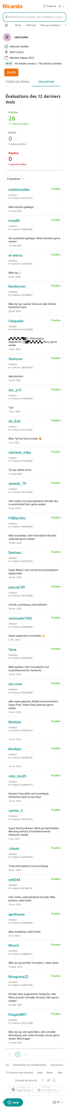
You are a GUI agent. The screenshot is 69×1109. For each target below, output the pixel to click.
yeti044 (14, 880)
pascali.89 (16, 587)
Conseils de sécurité (26, 1080)
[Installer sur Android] (48, 1089)
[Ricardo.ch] (12, 6)
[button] (49, 6)
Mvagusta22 (18, 977)
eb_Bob (14, 421)
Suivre (11, 72)
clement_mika (19, 452)
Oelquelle (16, 321)
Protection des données (20, 1072)
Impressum (57, 1065)
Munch (13, 945)
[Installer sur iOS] (21, 1089)
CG (7, 1065)
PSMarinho (17, 518)
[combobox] (34, 17)
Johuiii (13, 849)
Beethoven (16, 286)
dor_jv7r (15, 390)
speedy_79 (17, 483)
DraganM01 (17, 1014)
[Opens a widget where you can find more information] (13, 1102)
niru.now (15, 684)
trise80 (14, 221)
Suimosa (15, 359)
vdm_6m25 (17, 776)
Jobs (60, 1072)
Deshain (14, 553)
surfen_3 (15, 811)
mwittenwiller (19, 190)
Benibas (14, 722)
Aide (39, 1072)
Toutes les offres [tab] (17, 81)
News (50, 1072)
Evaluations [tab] (46, 81)
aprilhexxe (16, 914)
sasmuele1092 (20, 618)
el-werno (15, 255)
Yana (12, 649)
